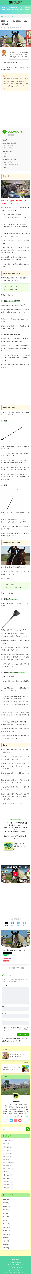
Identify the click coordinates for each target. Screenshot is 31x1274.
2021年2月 (6, 1220)
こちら (14, 1116)
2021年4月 (6, 1213)
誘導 (6, 1159)
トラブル (7, 1153)
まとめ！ (4, 167)
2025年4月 (6, 1203)
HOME (16, 1259)
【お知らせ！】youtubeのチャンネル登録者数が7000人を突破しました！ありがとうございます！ (15, 9)
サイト (4, 1020)
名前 (3, 1006)
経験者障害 (8, 1185)
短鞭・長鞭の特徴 (7, 151)
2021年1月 (6, 1223)
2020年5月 (6, 1244)
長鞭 (5, 156)
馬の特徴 (7, 1165)
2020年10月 (6, 1234)
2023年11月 (6, 1206)
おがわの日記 (7, 1140)
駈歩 (6, 1172)
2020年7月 (6, 1241)
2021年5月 (6, 1210)
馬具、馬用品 (20, 968)
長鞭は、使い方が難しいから (11, 164)
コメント (5, 985)
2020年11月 (6, 1230)
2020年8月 (6, 1237)
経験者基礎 (8, 1182)
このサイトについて (15, 1262)
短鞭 (5, 154)
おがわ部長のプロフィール (15, 1264)
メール (4, 1013)
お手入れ (7, 1150)
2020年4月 (6, 1248)
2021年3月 (6, 1216)
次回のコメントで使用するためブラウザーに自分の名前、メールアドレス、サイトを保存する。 (16, 1028)
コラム (6, 1143)
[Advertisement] (15, 108)
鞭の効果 (4, 140)
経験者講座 (7, 1178)
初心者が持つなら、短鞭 (9, 159)
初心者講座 (12, 968)
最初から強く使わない (10, 148)
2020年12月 (6, 1227)
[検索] (28, 1129)
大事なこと (7, 1175)
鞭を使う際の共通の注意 (9, 143)
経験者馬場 (8, 1188)
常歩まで (7, 1156)
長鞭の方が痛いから (9, 162)
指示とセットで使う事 (10, 145)
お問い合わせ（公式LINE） (15, 1267)
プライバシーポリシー (15, 1270)
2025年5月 (6, 1199)
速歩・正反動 (9, 1162)
